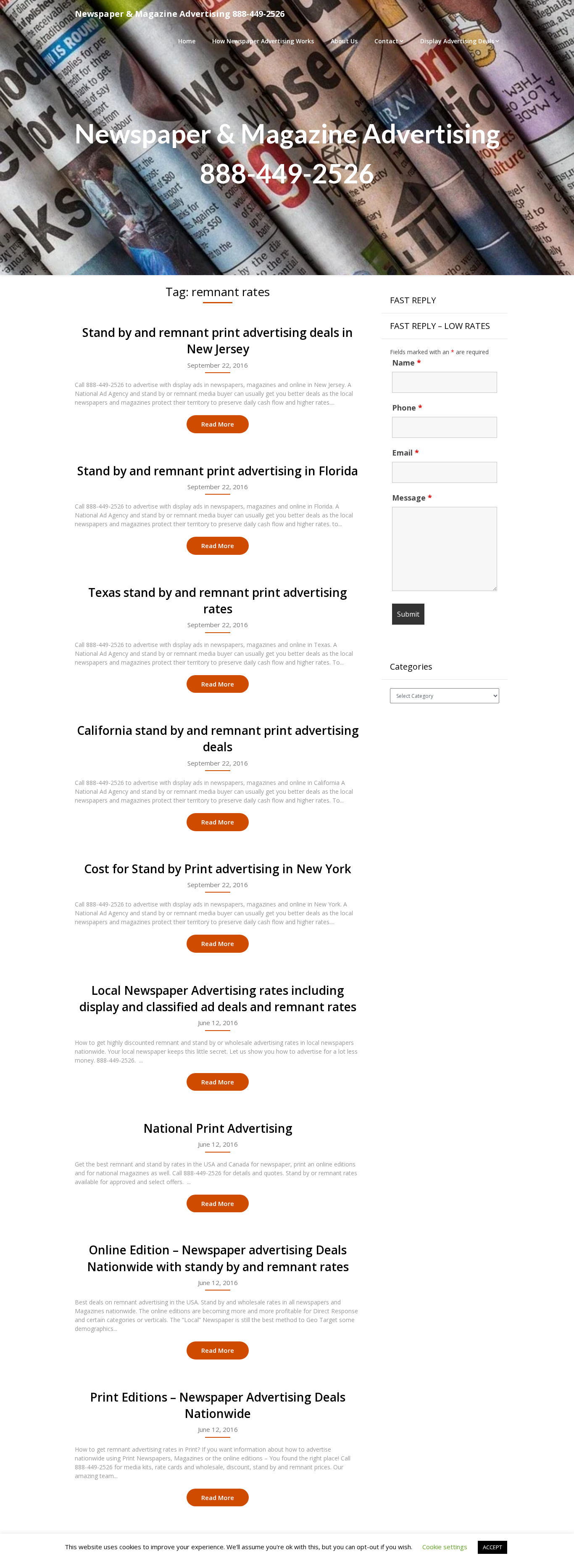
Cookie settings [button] (444, 1546)
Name (406, 363)
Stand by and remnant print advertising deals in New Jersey (217, 340)
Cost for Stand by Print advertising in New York (217, 869)
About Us (344, 41)
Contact (386, 41)
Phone (407, 408)
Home (186, 41)
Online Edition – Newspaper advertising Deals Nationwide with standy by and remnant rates (218, 1258)
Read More (217, 424)
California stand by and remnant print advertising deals (218, 738)
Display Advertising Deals (457, 41)
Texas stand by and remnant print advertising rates (217, 600)
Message (412, 498)
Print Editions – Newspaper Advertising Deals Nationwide (217, 1405)
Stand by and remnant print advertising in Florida (217, 471)
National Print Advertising (217, 1128)
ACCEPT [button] (492, 1547)
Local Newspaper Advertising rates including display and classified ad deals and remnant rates (217, 998)
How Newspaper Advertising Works (263, 41)
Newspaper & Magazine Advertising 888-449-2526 (179, 13)
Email (405, 453)
